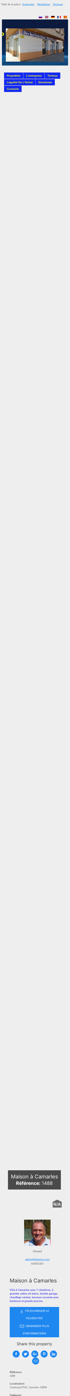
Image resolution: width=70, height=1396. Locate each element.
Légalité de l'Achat (20, 82)
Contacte (13, 88)
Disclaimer (45, 82)
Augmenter (28, 4)
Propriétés (13, 75)
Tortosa (52, 75)
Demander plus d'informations (36, 1329)
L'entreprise (34, 75)
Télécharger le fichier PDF (36, 1314)
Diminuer (58, 4)
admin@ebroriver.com (37, 1259)
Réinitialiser (43, 4)
